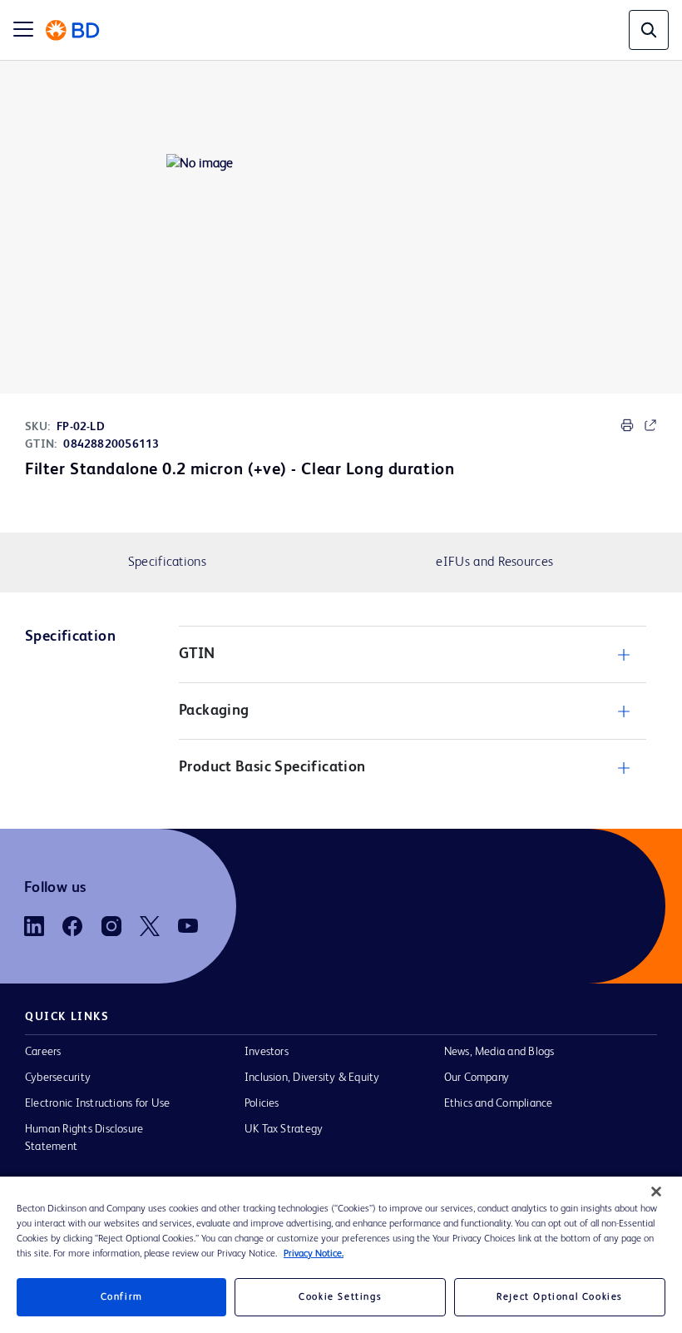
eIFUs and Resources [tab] (494, 562)
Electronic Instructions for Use (97, 1103)
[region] (341, 1255)
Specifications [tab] (167, 562)
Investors (267, 1052)
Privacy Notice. (313, 1254)
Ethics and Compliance (498, 1103)
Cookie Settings (340, 1297)
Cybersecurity (58, 1077)
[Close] (656, 1192)
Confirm (122, 1297)
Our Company (477, 1077)
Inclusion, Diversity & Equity (312, 1077)
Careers (43, 1052)
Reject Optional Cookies (560, 1297)
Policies (262, 1103)
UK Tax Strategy (284, 1129)
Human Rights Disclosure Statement (84, 1137)
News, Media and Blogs (499, 1052)
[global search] (649, 30)
